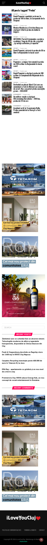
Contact (42, 530)
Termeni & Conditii (30, 530)
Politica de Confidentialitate (11, 530)
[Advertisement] (23, 138)
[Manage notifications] (41, 540)
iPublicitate (23, 541)
